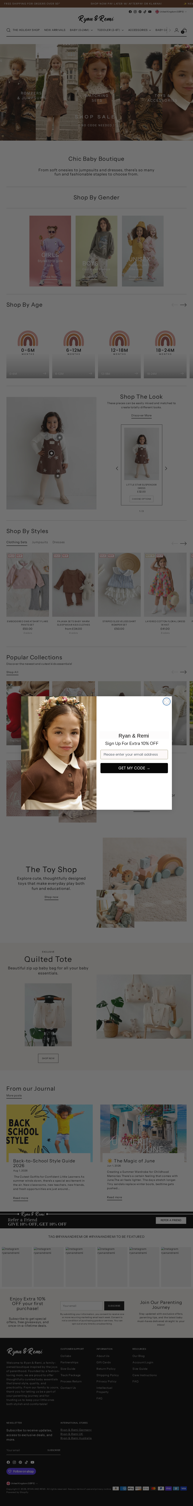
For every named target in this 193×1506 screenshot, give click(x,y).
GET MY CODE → (134, 768)
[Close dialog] (166, 701)
